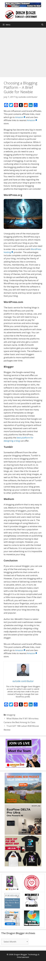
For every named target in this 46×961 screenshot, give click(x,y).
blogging (11, 714)
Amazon (19, 117)
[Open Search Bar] (42, 25)
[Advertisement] (23, 52)
